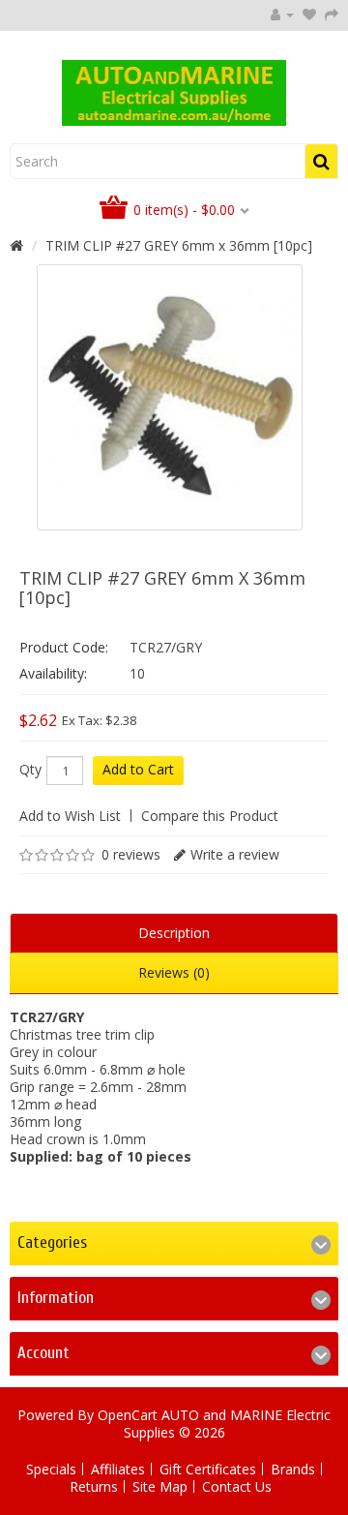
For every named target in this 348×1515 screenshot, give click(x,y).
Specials (51, 1469)
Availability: (53, 673)
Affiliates (118, 1469)
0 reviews (131, 854)
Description (174, 933)
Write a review (234, 854)
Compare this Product (209, 815)
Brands (293, 1469)
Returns (94, 1486)
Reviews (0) (174, 972)
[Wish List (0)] (309, 14)
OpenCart (128, 1415)
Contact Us (237, 1486)
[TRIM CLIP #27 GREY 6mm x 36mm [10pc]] (170, 397)
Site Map (160, 1486)
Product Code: (63, 647)
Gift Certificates (208, 1469)
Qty (30, 769)
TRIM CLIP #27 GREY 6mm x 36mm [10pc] (178, 245)
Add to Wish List (70, 815)
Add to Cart (138, 769)
